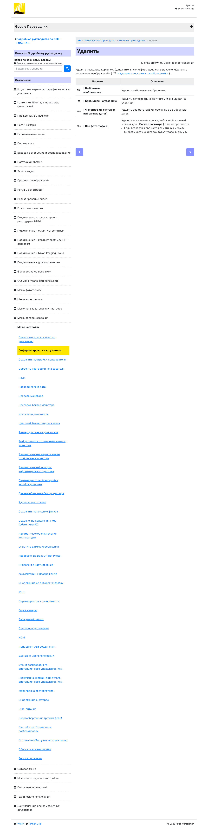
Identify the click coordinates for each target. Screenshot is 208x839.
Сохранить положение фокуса (38, 511)
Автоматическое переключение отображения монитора (39, 456)
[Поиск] (67, 68)
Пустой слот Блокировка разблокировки (35, 729)
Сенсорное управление (34, 628)
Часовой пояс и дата (32, 386)
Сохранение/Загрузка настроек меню (43, 740)
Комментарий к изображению (38, 573)
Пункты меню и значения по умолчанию (37, 339)
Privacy (20, 823)
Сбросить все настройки (35, 749)
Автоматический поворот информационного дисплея (36, 469)
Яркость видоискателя (33, 414)
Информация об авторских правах (41, 583)
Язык (22, 377)
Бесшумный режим (31, 619)
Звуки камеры (28, 610)
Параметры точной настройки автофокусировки (38, 482)
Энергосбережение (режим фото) (40, 718)
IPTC (22, 592)
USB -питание (27, 709)
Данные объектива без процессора (41, 493)
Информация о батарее (34, 699)
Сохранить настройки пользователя (42, 359)
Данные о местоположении (36, 655)
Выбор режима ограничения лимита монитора (42, 443)
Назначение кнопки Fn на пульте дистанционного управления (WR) (41, 679)
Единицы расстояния (32, 502)
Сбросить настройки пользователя (41, 368)
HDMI (22, 637)
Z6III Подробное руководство (100, 40)
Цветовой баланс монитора (36, 405)
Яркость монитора (31, 395)
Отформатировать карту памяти (40, 350)
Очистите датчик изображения (39, 546)
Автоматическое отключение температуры (38, 535)
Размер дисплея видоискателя (38, 432)
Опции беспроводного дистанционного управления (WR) (41, 666)
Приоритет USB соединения (37, 646)
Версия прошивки (30, 758)
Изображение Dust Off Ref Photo (39, 555)
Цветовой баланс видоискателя (39, 423)
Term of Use (34, 823)
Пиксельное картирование (36, 564)
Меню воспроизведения (132, 40)
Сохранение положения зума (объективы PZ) (37, 522)
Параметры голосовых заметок (39, 601)
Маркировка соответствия (36, 690)
